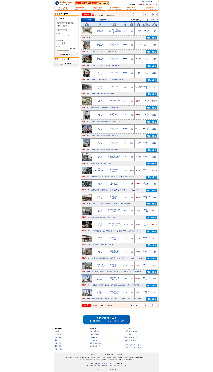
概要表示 (103, 20)
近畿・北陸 (58, 343)
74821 (88, 65)
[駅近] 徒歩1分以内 (95, 343)
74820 (88, 79)
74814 (88, 135)
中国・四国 (58, 346)
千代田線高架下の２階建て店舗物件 (102, 245)
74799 (88, 271)
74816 (88, 107)
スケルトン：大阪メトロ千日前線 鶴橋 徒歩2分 (105, 51)
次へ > (155, 14)
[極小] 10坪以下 (94, 340)
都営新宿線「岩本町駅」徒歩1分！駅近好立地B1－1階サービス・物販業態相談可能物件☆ (118, 258)
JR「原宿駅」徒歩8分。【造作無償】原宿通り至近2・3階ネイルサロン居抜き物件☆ (116, 271)
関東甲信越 (58, 337)
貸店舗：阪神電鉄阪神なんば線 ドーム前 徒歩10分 (106, 121)
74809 (88, 190)
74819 (88, 93)
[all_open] (67, 63)
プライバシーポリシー (106, 354)
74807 (88, 203)
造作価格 (154, 25)
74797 (88, 298)
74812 (88, 163)
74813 (88, 149)
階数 (131, 25)
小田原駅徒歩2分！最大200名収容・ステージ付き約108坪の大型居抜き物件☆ (114, 231)
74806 (88, 217)
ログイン (154, 1)
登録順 (87, 25)
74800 (88, 258)
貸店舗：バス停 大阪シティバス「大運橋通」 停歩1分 (107, 79)
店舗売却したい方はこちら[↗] (133, 345)
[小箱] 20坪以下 (94, 337)
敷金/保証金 (146, 25)
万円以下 (72, 49)
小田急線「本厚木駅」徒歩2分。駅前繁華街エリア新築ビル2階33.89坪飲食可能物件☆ (117, 298)
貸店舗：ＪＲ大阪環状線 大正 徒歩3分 (102, 93)
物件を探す (127, 334)
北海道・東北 (59, 334)
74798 (88, 285)
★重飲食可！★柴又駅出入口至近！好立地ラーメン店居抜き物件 (110, 203)
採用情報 (119, 354)
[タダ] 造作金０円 (95, 346)
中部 (56, 340)
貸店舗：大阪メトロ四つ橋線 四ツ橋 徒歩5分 (104, 135)
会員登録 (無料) (146, 1)
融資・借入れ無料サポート (132, 337)
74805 (88, 231)
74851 (88, 37)
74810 (88, 176)
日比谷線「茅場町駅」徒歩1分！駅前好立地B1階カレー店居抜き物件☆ (112, 176)
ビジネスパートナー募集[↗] (132, 348)
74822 (88, 51)
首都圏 (57, 331)
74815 (88, 121)
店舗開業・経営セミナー (131, 340)
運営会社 (93, 354)
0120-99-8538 (102, 363)
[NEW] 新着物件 (94, 331)
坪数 (125, 25)
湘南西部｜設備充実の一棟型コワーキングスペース (106, 217)
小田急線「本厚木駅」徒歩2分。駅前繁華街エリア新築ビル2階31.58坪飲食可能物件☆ (117, 285)
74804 (88, 245)
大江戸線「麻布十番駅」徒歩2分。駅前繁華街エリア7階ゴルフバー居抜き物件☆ (115, 190)
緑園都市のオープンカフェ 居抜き (102, 163)
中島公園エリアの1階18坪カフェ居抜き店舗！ (105, 107)
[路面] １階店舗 (94, 334)
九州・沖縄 (58, 349)
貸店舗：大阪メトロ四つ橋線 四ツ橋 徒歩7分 (104, 149)
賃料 (138, 25)
